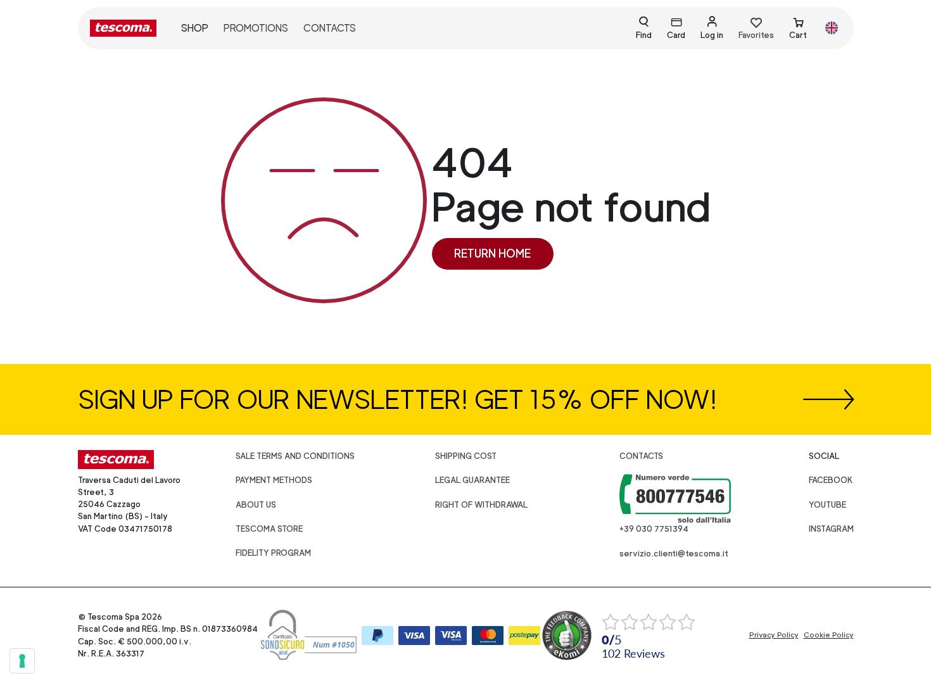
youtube (827, 505)
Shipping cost (466, 456)
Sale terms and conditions (295, 456)
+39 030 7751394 (653, 529)
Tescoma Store (269, 529)
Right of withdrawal (481, 505)
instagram (831, 529)
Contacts (329, 28)
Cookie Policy (829, 634)
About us (256, 505)
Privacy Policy (774, 634)
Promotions (256, 28)
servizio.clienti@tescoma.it (673, 553)
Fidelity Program (273, 553)
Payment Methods (274, 480)
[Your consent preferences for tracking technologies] (22, 661)
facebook (831, 480)
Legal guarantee (472, 480)
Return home (492, 253)
